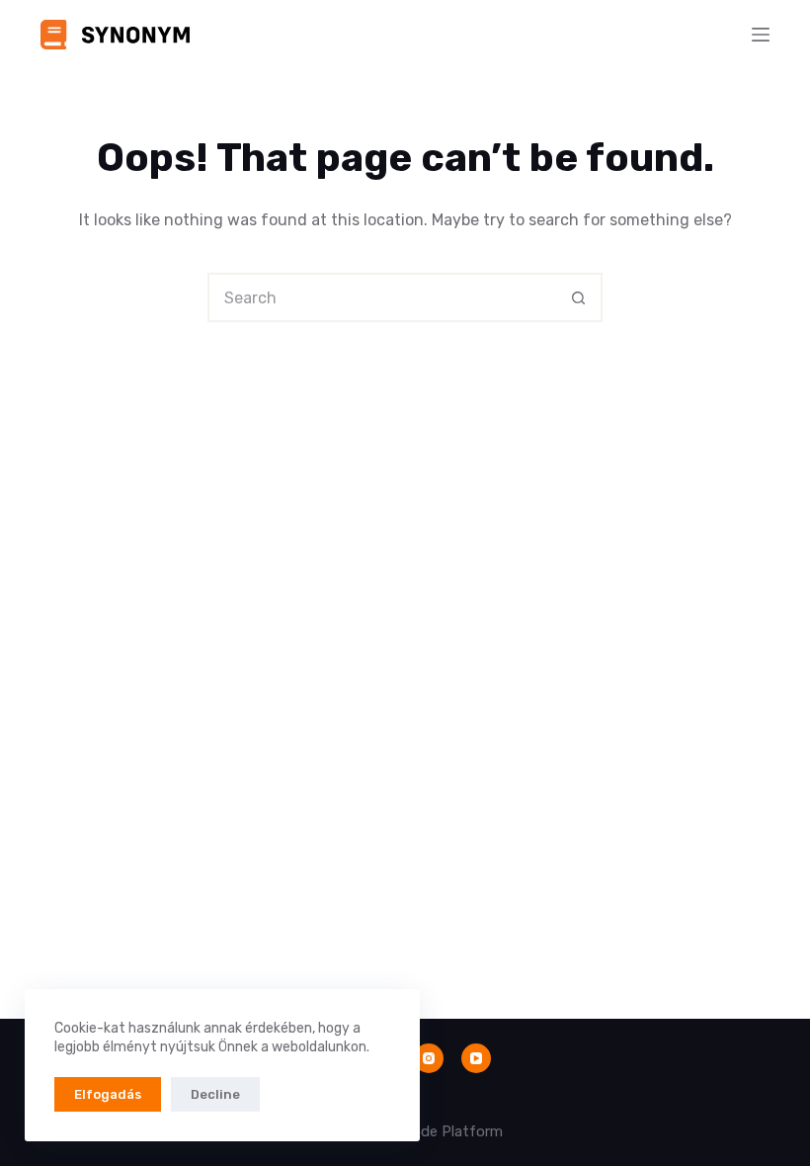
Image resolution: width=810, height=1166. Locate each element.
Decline (215, 1094)
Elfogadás (107, 1094)
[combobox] (382, 297)
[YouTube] (476, 1058)
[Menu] (761, 34)
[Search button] (578, 297)
